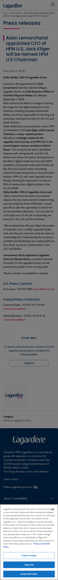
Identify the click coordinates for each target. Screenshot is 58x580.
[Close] (52, 509)
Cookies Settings (29, 555)
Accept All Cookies (29, 574)
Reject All (29, 564)
